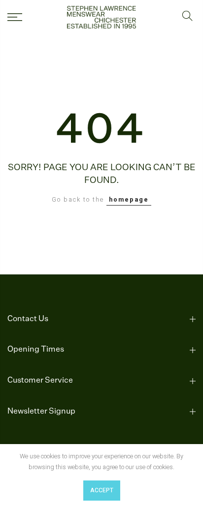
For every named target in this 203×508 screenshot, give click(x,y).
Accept (101, 490)
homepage (129, 199)
